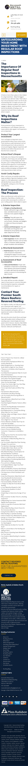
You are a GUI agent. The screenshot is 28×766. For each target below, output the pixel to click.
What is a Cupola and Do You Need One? (13, 457)
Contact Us (8, 575)
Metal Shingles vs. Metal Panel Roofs (11, 480)
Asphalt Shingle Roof (9, 646)
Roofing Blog (6, 669)
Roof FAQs (6, 650)
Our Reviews (6, 656)
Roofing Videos (7, 654)
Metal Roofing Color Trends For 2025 (11, 455)
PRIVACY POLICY (8, 729)
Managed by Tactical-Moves (14, 731)
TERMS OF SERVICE (19, 729)
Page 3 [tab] (9, 354)
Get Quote (6, 663)
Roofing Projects (8, 652)
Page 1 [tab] (2, 354)
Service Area (6, 661)
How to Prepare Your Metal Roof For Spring (14, 515)
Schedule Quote (7, 665)
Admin (4, 60)
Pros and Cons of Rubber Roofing (11, 463)
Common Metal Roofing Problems (11, 450)
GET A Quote (21, 35)
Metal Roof (6, 641)
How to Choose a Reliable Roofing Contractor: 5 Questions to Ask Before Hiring (12, 431)
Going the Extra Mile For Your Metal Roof (13, 512)
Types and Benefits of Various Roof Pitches (13, 468)
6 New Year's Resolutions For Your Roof (12, 545)
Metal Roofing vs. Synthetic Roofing (11, 513)
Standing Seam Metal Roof (11, 644)
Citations (5, 657)
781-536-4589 (5, 314)
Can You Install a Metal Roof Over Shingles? (13, 540)
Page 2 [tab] (6, 354)
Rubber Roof (6, 648)
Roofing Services (8, 639)
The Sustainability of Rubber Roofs (11, 482)
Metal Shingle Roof (8, 642)
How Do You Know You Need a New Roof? (13, 470)
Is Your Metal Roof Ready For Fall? (11, 487)
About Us (6, 637)
